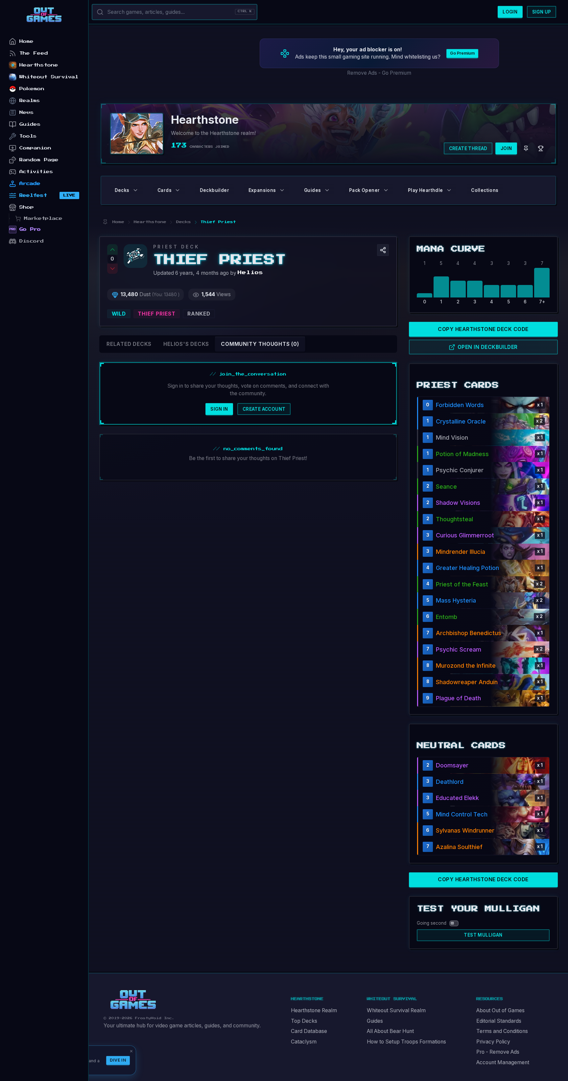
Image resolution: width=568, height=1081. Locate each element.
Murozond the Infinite (466, 665)
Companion (35, 148)
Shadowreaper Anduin (467, 682)
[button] (383, 250)
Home (26, 41)
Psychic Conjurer (460, 470)
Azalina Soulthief (459, 846)
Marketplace (43, 218)
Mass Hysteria (456, 600)
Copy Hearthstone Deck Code (483, 329)
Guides (375, 1021)
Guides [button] (312, 190)
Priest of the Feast (462, 584)
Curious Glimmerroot (465, 535)
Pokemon (31, 88)
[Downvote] (112, 269)
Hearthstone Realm (314, 1010)
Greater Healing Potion (467, 567)
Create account (264, 409)
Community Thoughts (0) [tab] (260, 344)
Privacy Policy (493, 1042)
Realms (29, 100)
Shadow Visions (458, 502)
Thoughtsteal (454, 519)
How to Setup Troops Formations (406, 1042)
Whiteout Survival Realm (396, 1010)
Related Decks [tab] (129, 344)
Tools (28, 136)
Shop (26, 207)
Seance (446, 486)
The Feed (33, 53)
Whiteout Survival (48, 77)
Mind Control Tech (461, 814)
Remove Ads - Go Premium (379, 73)
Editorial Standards (498, 1021)
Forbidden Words (460, 404)
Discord (31, 241)
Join (506, 148)
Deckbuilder (214, 190)
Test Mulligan (483, 935)
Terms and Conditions (502, 1031)
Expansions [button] (262, 190)
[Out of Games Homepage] (133, 999)
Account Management (502, 1062)
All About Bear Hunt (390, 1031)
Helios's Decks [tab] (186, 344)
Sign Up (541, 11)
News (26, 112)
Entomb (446, 616)
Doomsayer (452, 765)
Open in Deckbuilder (488, 347)
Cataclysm (304, 1042)
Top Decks (304, 1021)
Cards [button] (164, 190)
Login (510, 11)
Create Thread (468, 148)
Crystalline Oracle (461, 421)
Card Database (309, 1031)
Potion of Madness (462, 453)
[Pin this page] (105, 222)
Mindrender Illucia (460, 551)
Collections (484, 190)
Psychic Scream (458, 649)
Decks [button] (122, 190)
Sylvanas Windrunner (465, 830)
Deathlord (449, 781)
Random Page (39, 160)
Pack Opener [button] (364, 190)
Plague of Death (458, 698)
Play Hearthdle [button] (425, 190)
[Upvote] (112, 249)
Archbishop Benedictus (468, 633)
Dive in (118, 1060)
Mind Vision (452, 437)
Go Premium (462, 53)
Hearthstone (38, 65)
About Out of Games (500, 1010)
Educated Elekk (457, 797)
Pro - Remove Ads (497, 1052)
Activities (36, 171)
